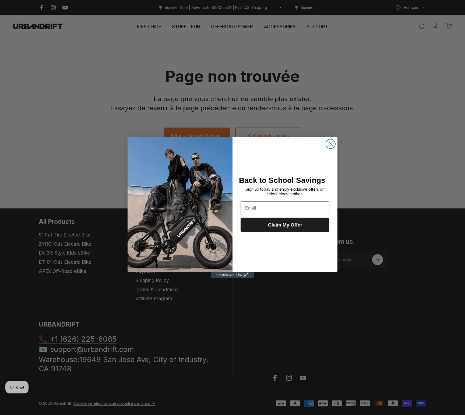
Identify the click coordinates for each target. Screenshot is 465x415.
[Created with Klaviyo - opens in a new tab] (232, 275)
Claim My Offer (285, 225)
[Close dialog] (330, 144)
